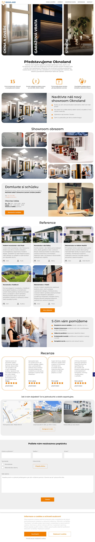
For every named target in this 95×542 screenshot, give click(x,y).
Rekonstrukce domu (11, 467)
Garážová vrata (70, 2)
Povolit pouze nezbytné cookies (36, 538)
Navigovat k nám (47, 429)
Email (66, 451)
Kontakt (89, 2)
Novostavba (8, 464)
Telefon (35, 451)
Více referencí (47, 310)
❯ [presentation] (30, 234)
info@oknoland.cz (10, 197)
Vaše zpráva (5, 474)
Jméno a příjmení (7, 451)
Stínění (60, 2)
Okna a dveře (50, 2)
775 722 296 (11, 195)
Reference (81, 2)
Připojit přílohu (40, 466)
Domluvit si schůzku (14, 212)
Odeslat (47, 499)
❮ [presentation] (2, 234)
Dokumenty (36, 461)
